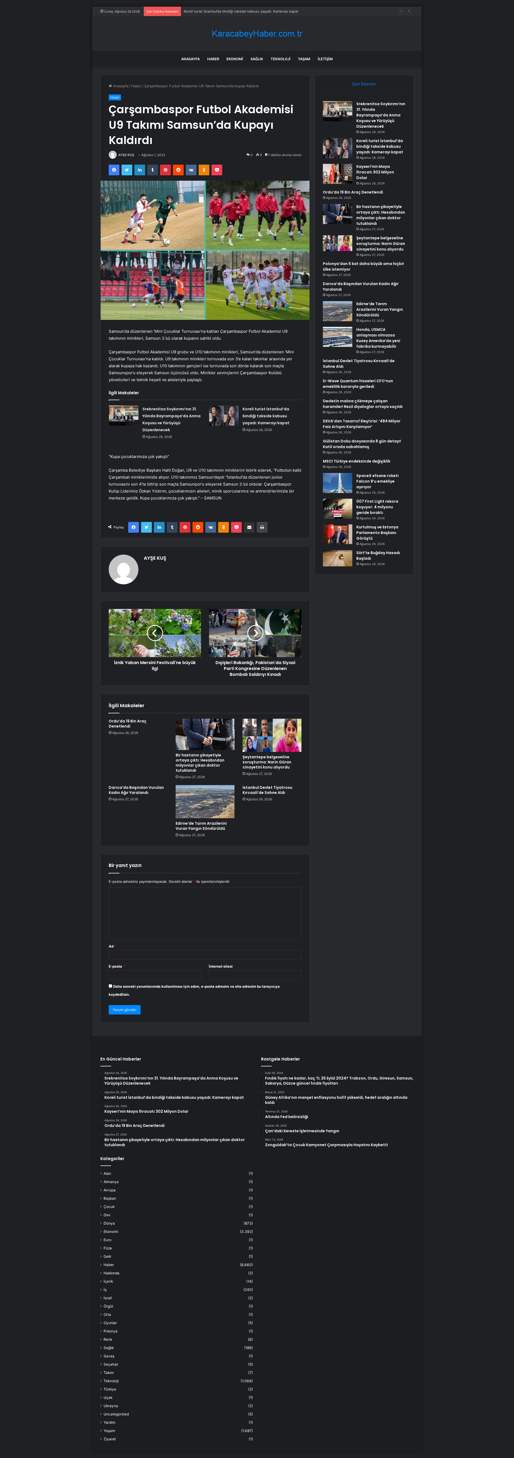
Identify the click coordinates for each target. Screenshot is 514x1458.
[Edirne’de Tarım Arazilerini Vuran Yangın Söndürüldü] (205, 801)
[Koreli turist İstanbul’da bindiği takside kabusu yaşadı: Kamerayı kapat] (224, 416)
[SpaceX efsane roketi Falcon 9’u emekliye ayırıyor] (337, 483)
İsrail (108, 1298)
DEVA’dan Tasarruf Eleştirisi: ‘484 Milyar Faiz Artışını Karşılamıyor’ (361, 423)
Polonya (111, 1331)
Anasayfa (190, 59)
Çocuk (109, 1207)
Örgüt (108, 1306)
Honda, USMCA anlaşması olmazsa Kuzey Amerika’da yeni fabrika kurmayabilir (378, 338)
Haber (213, 59)
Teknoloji (280, 59)
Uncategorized (116, 1414)
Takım (109, 1372)
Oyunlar (110, 1323)
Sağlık (257, 59)
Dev (107, 1215)
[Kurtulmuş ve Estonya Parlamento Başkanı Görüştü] (337, 534)
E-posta (117, 966)
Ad (112, 946)
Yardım (109, 1422)
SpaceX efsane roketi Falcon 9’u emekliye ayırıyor (377, 481)
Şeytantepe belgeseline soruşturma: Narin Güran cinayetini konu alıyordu (267, 762)
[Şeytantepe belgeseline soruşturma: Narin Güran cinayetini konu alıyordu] (272, 735)
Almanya (111, 1182)
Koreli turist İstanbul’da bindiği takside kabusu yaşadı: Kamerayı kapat (266, 416)
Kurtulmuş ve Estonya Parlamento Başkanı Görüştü (377, 532)
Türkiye (110, 1389)
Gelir (107, 1256)
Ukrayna (111, 1406)
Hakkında (111, 1273)
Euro (107, 1240)
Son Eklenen (364, 83)
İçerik (108, 1281)
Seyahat (111, 1364)
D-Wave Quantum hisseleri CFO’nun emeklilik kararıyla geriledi (358, 383)
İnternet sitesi (221, 966)
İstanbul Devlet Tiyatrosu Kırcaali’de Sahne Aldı (267, 790)
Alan (107, 1173)
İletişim (325, 59)
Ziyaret (110, 1439)
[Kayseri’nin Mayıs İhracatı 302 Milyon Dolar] (337, 174)
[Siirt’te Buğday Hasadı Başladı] (337, 558)
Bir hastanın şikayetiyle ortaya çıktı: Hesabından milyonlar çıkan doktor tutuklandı (200, 762)
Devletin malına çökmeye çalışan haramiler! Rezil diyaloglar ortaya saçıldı (363, 403)
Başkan (110, 1198)
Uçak (108, 1397)
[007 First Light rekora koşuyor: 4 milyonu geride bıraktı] (337, 509)
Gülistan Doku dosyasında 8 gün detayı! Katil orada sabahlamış (362, 443)
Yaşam (304, 59)
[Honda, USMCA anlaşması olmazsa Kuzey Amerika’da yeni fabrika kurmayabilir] (337, 337)
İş (105, 1289)
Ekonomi (234, 59)
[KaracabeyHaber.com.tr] (257, 33)
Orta (107, 1314)
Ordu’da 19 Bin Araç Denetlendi (127, 723)
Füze (108, 1248)
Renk (108, 1339)
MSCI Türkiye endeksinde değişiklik (356, 461)
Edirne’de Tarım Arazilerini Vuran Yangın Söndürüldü (201, 826)
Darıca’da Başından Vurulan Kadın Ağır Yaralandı (136, 790)
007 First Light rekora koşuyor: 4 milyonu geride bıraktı (377, 507)
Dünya (109, 1223)
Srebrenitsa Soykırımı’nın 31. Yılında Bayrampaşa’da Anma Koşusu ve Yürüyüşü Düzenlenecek (380, 115)
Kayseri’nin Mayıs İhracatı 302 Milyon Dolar (375, 172)
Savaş (109, 1356)
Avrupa (110, 1190)
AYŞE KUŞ (126, 155)
